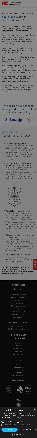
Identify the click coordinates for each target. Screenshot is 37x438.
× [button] (35, 409)
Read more (18, 417)
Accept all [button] (9, 430)
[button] (18, 435)
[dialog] (18, 219)
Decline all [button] (27, 430)
